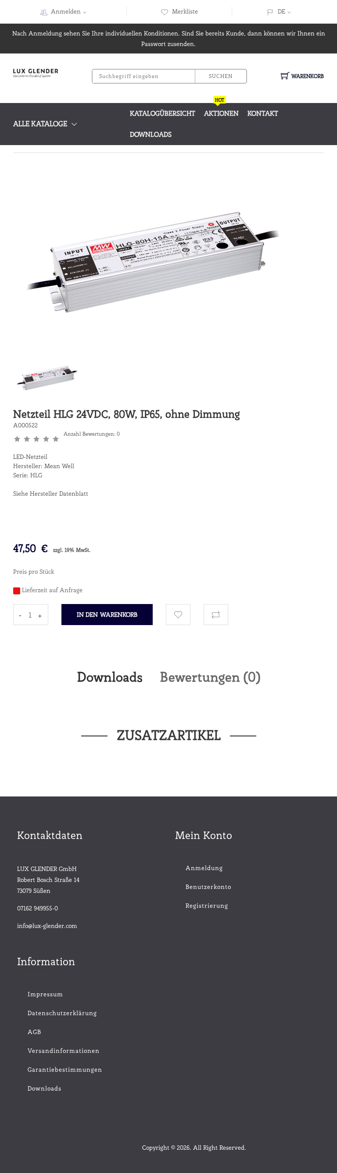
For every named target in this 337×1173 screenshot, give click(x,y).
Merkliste (185, 11)
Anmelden (66, 11)
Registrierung (207, 905)
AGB (34, 1031)
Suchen (221, 76)
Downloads (151, 135)
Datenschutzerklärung (62, 1013)
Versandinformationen (64, 1050)
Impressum (45, 994)
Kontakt (262, 113)
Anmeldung (204, 867)
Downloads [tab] (110, 677)
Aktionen (221, 110)
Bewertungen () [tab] (210, 677)
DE (281, 11)
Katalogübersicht (162, 113)
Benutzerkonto (208, 886)
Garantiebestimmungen (65, 1069)
